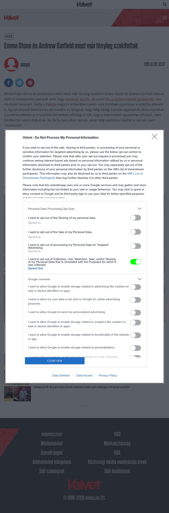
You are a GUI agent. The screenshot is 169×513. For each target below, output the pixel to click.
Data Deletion (61, 375)
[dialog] (84, 256)
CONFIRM (54, 360)
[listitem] (84, 208)
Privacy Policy (108, 375)
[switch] (135, 217)
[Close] (156, 138)
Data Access (84, 375)
